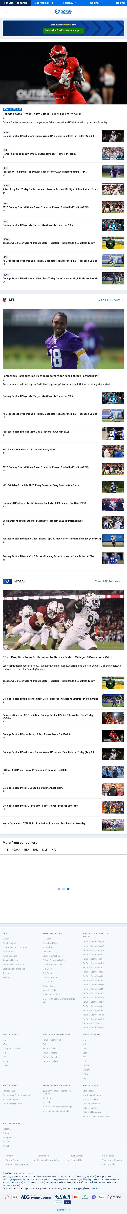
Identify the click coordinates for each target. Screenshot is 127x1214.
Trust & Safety (76, 1156)
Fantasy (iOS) (9, 1091)
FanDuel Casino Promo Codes (96, 1116)
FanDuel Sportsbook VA (93, 1019)
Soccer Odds (49, 986)
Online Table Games (92, 1112)
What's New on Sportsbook (15, 947)
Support (6, 939)
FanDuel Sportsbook (52, 1040)
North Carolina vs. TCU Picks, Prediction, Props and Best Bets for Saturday (44, 823)
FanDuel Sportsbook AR (93, 942)
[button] (63, 31)
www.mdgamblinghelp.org (83, 1179)
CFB (84, 1057)
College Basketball (11, 1048)
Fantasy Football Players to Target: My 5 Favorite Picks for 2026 (38, 225)
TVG (44, 1044)
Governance (43, 1156)
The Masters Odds (51, 977)
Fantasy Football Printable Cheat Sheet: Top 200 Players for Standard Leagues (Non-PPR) (52, 538)
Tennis (86, 1066)
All (6, 849)
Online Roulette (90, 1108)
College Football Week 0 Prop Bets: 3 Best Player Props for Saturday (40, 805)
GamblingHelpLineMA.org (14, 1179)
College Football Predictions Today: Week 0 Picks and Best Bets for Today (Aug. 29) (49, 136)
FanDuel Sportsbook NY (93, 1002)
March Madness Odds (53, 964)
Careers (9, 1156)
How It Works (9, 952)
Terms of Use (77, 1160)
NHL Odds (47, 969)
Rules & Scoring (10, 956)
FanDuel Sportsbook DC (93, 963)
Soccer (6, 1061)
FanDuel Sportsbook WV (93, 1028)
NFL (54, 849)
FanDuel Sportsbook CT (93, 959)
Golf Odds (47, 973)
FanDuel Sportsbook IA (93, 967)
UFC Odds (47, 982)
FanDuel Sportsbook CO (93, 955)
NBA (26, 849)
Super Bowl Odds (50, 943)
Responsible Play (10, 960)
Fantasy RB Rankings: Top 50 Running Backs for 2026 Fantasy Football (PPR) (44, 503)
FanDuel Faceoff (50, 1057)
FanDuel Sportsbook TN (93, 1015)
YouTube (6, 1142)
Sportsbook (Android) (12, 1104)
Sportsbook (42, 2)
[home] (63, 11)
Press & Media (108, 1164)
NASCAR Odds (49, 990)
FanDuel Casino (50, 1048)
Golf (84, 1061)
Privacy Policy (11, 1160)
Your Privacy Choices (112, 1160)
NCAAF (16, 849)
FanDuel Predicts (50, 1061)
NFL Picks (47, 1102)
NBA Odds (47, 947)
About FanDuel (9, 943)
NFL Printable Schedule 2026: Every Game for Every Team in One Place (41, 485)
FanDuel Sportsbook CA (93, 950)
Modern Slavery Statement (15, 964)
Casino (94, 2)
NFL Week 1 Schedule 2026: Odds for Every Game (29, 449)
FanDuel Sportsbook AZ (93, 946)
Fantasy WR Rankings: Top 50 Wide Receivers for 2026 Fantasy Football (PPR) (45, 171)
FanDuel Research (15, 2)
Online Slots (88, 1091)
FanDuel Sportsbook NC (93, 993)
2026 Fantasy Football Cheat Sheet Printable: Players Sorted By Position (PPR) (46, 207)
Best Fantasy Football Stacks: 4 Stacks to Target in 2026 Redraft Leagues (43, 520)
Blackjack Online (90, 1099)
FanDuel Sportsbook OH (93, 1006)
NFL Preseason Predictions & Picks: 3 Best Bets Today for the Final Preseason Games (50, 260)
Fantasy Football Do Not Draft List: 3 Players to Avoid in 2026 (36, 431)
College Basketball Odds (54, 960)
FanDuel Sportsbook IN (93, 976)
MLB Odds (47, 952)
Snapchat (7, 1146)
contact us (95, 1188)
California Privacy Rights (48, 1160)
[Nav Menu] (6, 12)
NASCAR (86, 1070)
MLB (45, 849)
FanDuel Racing (50, 1053)
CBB (85, 1078)
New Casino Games (92, 1095)
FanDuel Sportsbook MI (93, 989)
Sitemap (6, 977)
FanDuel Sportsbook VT (93, 1023)
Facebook (7, 1129)
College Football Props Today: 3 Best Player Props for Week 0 (42, 114)
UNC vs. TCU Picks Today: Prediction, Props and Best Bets (35, 770)
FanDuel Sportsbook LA (93, 980)
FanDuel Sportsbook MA (93, 985)
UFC (4, 1057)
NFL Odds (47, 939)
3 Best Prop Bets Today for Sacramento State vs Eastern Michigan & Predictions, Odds (50, 189)
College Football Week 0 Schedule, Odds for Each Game (33, 788)
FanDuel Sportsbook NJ (93, 997)
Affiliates (7, 973)
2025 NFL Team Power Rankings (57, 1107)
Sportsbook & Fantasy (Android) (17, 1095)
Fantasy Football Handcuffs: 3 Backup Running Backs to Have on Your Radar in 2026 (48, 556)
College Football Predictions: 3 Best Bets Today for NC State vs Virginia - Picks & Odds (50, 278)
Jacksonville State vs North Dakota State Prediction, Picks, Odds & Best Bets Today (49, 243)
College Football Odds (53, 956)
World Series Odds (51, 995)
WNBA (85, 1074)
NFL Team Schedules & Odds (56, 1111)
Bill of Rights (108, 1156)
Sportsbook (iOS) (10, 1099)
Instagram (7, 1137)
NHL (35, 849)
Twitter (6, 1133)
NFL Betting (48, 1098)
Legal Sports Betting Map (14, 969)
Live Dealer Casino (91, 1104)
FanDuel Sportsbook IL (93, 972)
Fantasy (68, 2)
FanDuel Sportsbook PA (93, 1010)
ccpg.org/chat (88, 1176)
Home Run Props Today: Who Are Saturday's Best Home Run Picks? (39, 154)
